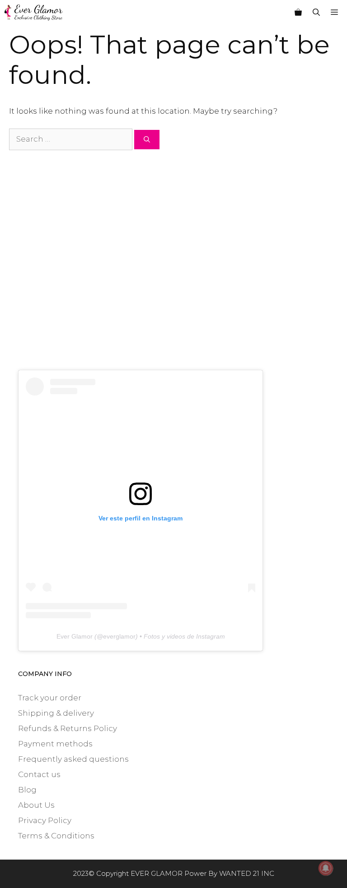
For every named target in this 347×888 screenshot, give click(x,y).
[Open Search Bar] (316, 12)
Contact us (39, 774)
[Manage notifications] (326, 868)
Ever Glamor (74, 636)
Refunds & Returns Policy (67, 728)
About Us (36, 805)
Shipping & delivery (56, 713)
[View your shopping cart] (298, 12)
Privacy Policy (44, 820)
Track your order (49, 697)
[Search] (146, 139)
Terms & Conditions (56, 835)
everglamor (119, 636)
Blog (27, 789)
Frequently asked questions (73, 759)
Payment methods (55, 743)
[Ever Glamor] (34, 12)
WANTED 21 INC (246, 873)
